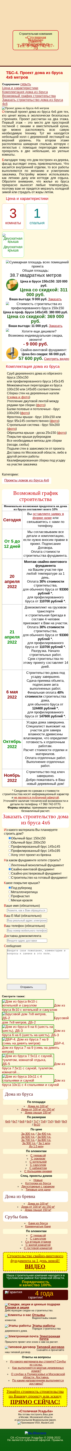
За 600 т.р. (44, 1136)
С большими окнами (38, 1171)
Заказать (55, 299)
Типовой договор (50, 1347)
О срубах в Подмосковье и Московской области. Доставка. (38, 1376)
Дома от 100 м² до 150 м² (38, 1109)
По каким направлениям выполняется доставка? (38, 1382)
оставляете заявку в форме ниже (48, 516)
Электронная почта (49, 1338)
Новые (38, 1180)
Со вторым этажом (38, 1241)
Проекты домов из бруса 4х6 (26, 480)
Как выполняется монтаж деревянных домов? (38, 1369)
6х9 (29, 1121)
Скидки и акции (17, 1307)
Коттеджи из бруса (38, 1183)
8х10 (37, 1124)
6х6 (7, 1121)
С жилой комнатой (38, 1245)
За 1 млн (44, 1143)
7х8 (43, 1121)
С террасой (38, 1155)
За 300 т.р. (28, 1133)
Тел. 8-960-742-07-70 (35, 47)
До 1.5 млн (36, 1146)
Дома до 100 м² (38, 1106)
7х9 (50, 1121)
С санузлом (38, 1165)
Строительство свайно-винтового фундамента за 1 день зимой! (35, 1261)
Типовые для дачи (38, 1189)
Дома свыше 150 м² (38, 1112)
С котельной (38, 1161)
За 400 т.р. (44, 1133)
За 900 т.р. (29, 1143)
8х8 (57, 1121)
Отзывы (38, 1315)
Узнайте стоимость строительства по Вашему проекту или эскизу (35, 1397)
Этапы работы (43, 1325)
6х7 (14, 1121)
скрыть (25, 84)
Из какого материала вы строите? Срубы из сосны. (38, 1363)
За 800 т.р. (44, 1140)
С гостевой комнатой (38, 1248)
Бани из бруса (38, 1223)
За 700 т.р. (28, 1140)
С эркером (38, 1158)
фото (41, 405)
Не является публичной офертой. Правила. (35, 1440)
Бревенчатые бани (38, 1226)
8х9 (64, 1121)
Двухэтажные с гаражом (37, 1186)
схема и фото (18, 397)
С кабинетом (38, 1168)
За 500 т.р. (28, 1136)
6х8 (22, 1121)
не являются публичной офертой (36, 797)
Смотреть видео (56, 359)
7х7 (36, 1121)
